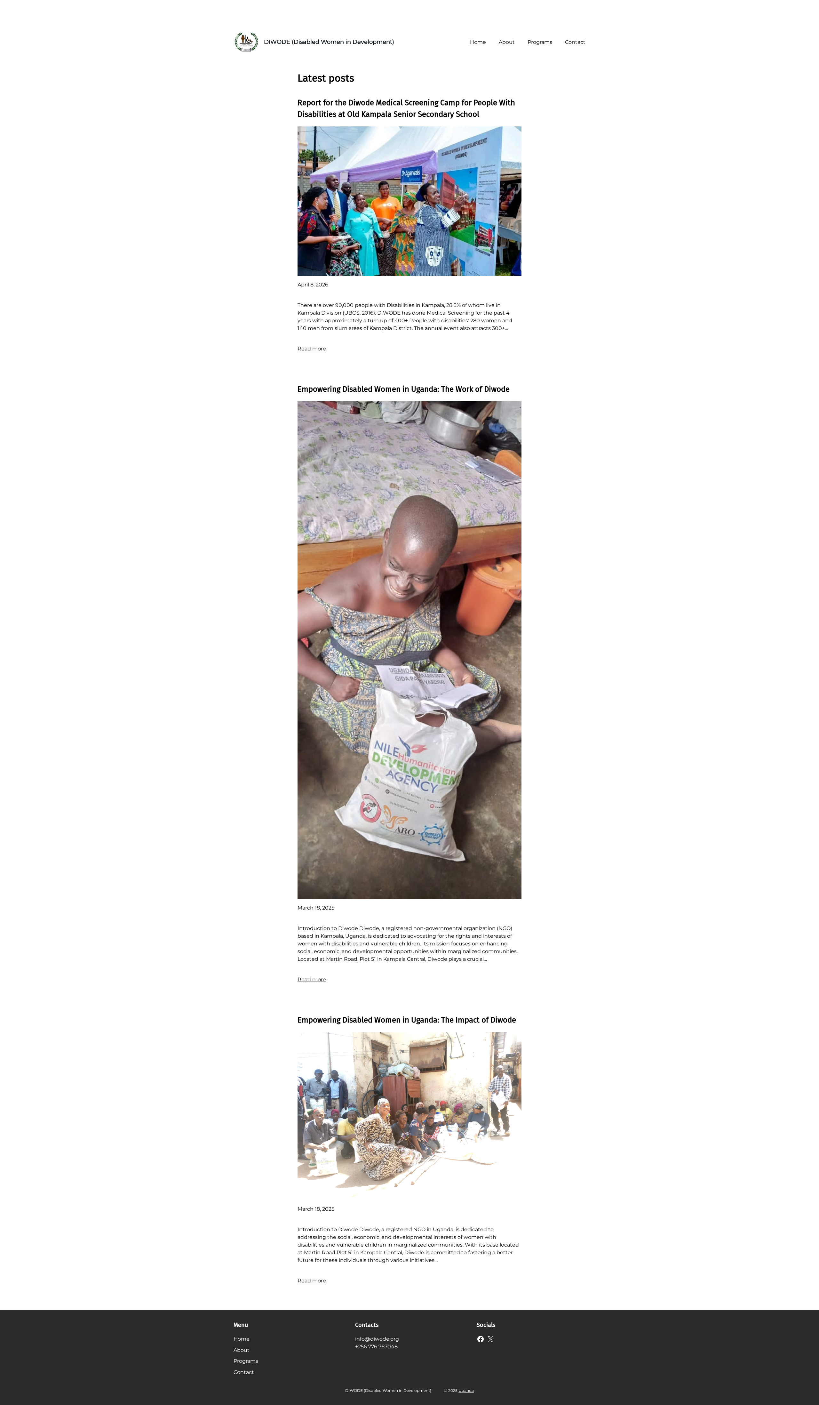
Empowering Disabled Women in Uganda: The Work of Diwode (404, 389)
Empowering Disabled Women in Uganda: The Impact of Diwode (407, 1020)
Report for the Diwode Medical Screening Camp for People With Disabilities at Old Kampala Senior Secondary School (406, 108)
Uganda (466, 1390)
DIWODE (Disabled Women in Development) (329, 41)
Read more (312, 349)
